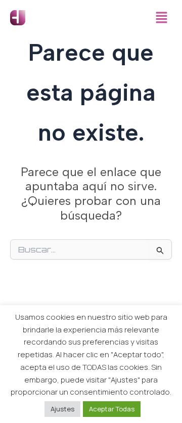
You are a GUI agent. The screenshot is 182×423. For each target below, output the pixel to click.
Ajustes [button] (62, 408)
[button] (162, 18)
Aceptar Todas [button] (111, 408)
